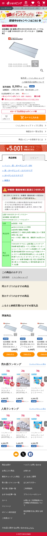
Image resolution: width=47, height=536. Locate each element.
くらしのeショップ (20, 277)
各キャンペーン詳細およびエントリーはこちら (22, 99)
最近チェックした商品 (11, 477)
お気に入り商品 (8, 471)
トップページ (6, 8)
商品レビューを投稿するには (31, 139)
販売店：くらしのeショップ (32, 78)
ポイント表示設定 (9, 512)
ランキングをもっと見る (37, 364)
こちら (31, 528)
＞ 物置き (6, 180)
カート (4, 500)
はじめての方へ (30, 482)
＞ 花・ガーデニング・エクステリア (17, 171)
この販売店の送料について (33, 82)
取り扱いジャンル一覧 (11, 482)
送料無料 (6, 277)
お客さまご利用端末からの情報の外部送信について (33, 502)
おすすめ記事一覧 (9, 494)
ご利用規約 (28, 488)
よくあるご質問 (30, 477)
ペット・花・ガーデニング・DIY (27, 8)
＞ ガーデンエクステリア (12, 175)
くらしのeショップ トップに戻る (29, 126)
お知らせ (27, 471)
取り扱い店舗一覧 (9, 488)
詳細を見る (10, 354)
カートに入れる (29, 117)
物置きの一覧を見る (34, 131)
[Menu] (3, 3)
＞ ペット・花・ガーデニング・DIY (17, 166)
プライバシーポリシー (32, 494)
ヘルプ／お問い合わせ (32, 465)
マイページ (6, 506)
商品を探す (6, 465)
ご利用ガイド (7, 518)
